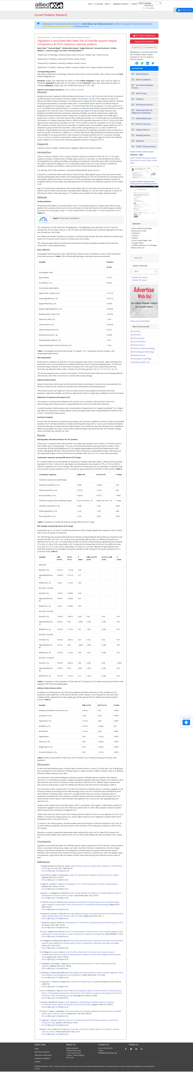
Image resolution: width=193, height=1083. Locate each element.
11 (90, 191)
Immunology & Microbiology (143, 352)
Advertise (139, 141)
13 (98, 768)
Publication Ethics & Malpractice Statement (142, 111)
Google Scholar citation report (142, 151)
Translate (150, 8)
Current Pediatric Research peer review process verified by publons (143, 182)
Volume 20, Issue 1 (140, 280)
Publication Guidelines (42, 1058)
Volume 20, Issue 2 (140, 277)
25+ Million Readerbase (145, 35)
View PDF (137, 47)
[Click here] (144, 172)
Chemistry (136, 331)
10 (115, 188)
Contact (134, 4)
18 (66, 819)
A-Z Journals (98, 4)
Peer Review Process (144, 105)
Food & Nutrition (139, 341)
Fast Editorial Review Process (142, 86)
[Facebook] (126, 1049)
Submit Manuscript (143, 118)
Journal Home (137, 68)
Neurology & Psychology (142, 359)
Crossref (45, 871)
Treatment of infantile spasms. (81, 982)
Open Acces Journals (42, 1052)
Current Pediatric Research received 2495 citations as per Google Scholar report (143, 160)
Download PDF (150, 47)
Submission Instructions (43, 1055)
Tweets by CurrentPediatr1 (140, 321)
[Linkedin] (136, 1049)
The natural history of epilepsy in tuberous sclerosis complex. (96, 875)
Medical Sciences (139, 355)
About (107, 4)
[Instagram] (142, 1049)
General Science (139, 345)
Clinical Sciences (139, 338)
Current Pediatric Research (74, 90)
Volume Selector (142, 130)
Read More (138, 258)
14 (94, 794)
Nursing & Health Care (141, 362)
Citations (139, 99)
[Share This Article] (135, 63)
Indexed (65, 871)
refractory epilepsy (44, 137)
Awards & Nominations (144, 41)
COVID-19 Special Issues (145, 146)
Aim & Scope (140, 93)
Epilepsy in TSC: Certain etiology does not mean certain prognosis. (93, 884)
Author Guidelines (143, 79)
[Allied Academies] (49, 5)
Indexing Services (142, 135)
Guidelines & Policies (120, 4)
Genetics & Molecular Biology (144, 348)
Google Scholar (55, 871)
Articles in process (143, 124)
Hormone (88, 96)
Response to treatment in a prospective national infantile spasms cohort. (96, 922)
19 (39, 837)
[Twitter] (131, 1049)
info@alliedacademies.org (107, 1053)
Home (90, 4)
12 (96, 206)
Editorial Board (141, 74)
